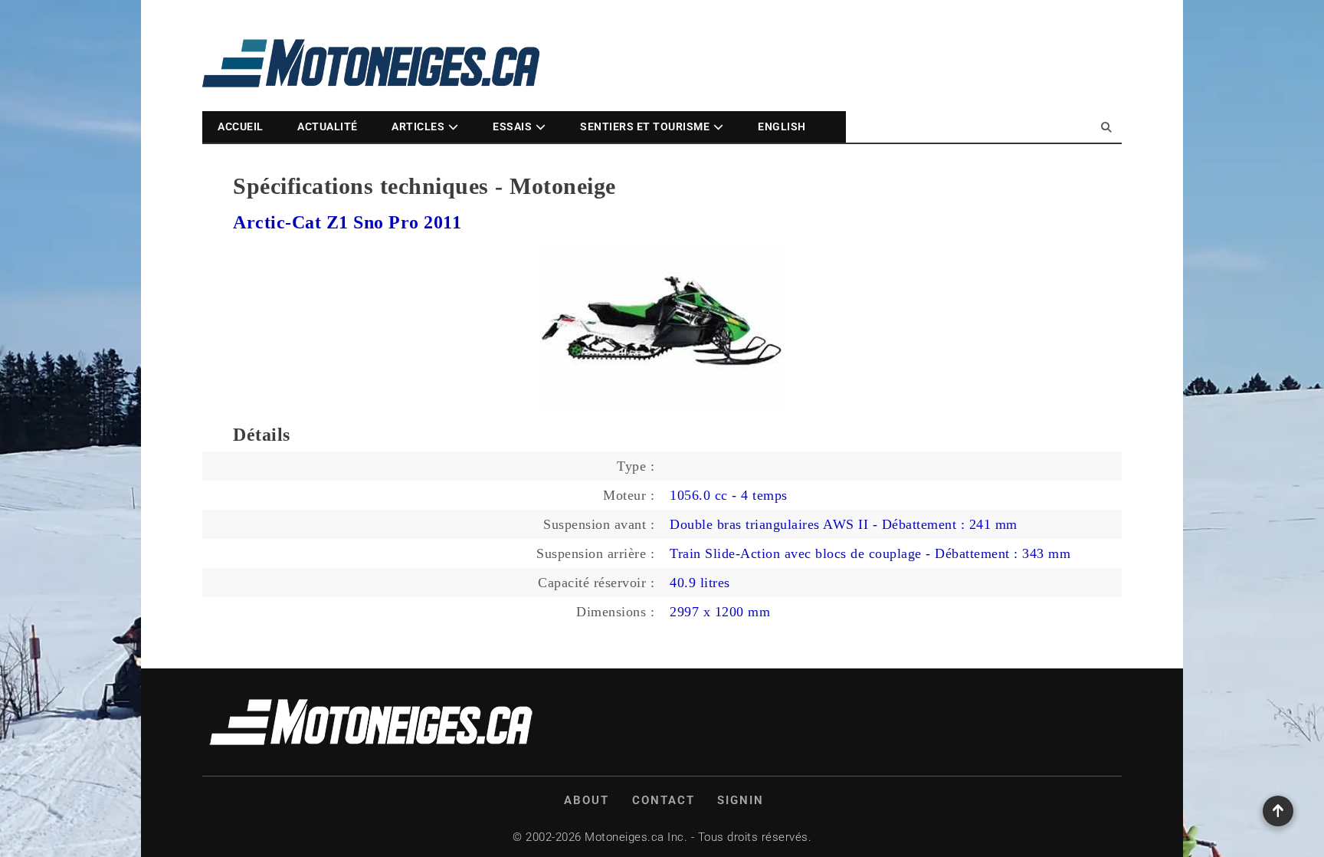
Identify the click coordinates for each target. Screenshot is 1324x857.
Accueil (241, 126)
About (586, 800)
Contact (663, 800)
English (782, 126)
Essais (512, 126)
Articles (418, 126)
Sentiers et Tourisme (645, 126)
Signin (740, 800)
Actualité (327, 126)
